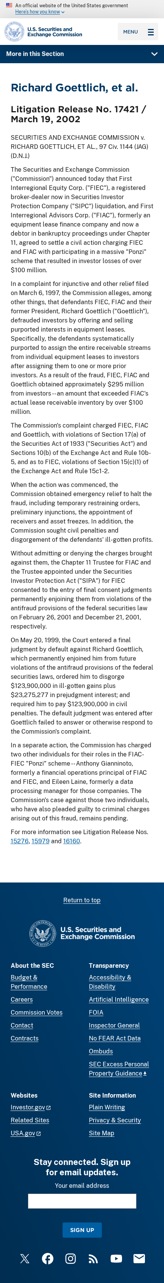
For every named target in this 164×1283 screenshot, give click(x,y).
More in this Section (35, 53)
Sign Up (82, 1230)
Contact (22, 1025)
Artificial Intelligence (119, 999)
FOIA (96, 1012)
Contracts (25, 1038)
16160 (71, 841)
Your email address (82, 1185)
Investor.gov (28, 1107)
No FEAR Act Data (115, 1038)
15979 (41, 841)
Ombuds (101, 1051)
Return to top (82, 900)
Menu (130, 32)
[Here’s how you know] (82, 9)
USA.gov (23, 1133)
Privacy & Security (115, 1120)
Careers (22, 999)
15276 (20, 841)
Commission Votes (37, 1012)
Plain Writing (107, 1107)
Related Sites (30, 1120)
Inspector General (114, 1025)
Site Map (101, 1133)
